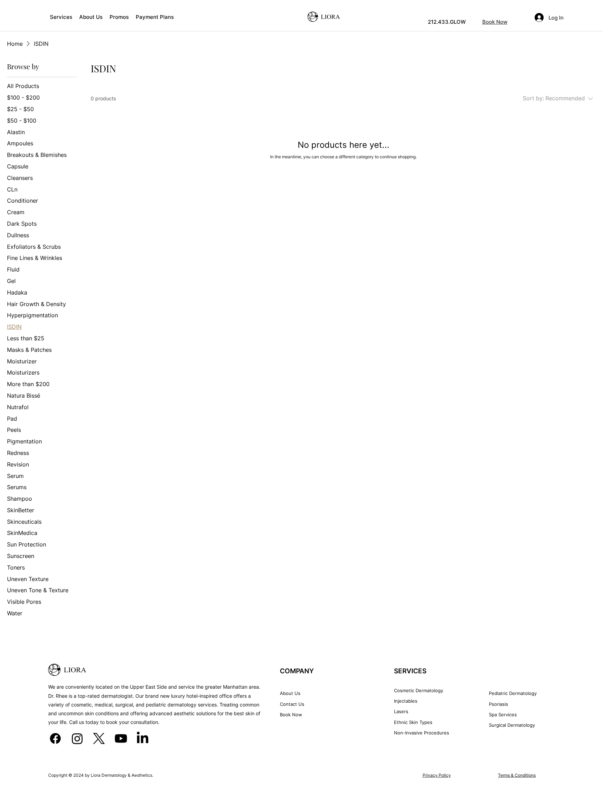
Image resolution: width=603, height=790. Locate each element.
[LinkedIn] (142, 738)
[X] (99, 738)
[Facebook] (55, 738)
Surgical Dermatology (512, 725)
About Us (290, 693)
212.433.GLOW (447, 22)
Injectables (405, 701)
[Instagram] (77, 738)
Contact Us (292, 704)
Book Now (494, 22)
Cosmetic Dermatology (418, 690)
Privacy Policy (437, 775)
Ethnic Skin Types (413, 722)
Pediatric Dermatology (513, 693)
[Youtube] (121, 738)
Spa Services (503, 714)
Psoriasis (498, 704)
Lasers (401, 711)
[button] (61, 17)
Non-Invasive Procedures (421, 732)
